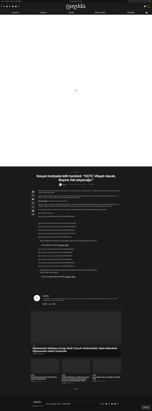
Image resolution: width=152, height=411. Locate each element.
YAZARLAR (43, 12)
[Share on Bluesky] (33, 199)
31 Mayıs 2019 (72, 184)
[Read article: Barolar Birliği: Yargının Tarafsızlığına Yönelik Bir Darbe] (107, 366)
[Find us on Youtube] (13, 6)
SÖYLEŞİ (71, 12)
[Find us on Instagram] (4, 6)
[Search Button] (150, 1)
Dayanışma (7, 1)
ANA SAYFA (15, 12)
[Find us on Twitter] (19, 6)
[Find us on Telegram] (16, 6)
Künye (2, 1)
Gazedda (64, 184)
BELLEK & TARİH (100, 12)
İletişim (12, 1)
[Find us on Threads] (10, 6)
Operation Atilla (42, 201)
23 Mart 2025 (41, 353)
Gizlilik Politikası (18, 1)
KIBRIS (34, 345)
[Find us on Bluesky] (7, 6)
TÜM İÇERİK (130, 12)
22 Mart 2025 (101, 381)
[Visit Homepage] (76, 6)
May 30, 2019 (63, 245)
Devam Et (76, 388)
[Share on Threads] (33, 203)
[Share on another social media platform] (33, 214)
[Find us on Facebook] (1, 6)
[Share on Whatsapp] (33, 207)
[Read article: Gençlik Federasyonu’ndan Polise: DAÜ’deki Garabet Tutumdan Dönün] (45, 366)
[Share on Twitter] (33, 196)
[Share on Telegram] (33, 211)
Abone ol (146, 407)
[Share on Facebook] (33, 192)
